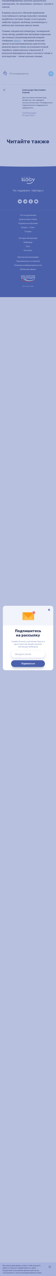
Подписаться (28, 663)
